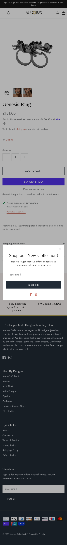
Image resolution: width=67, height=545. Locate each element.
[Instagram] (36, 294)
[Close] (60, 248)
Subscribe (33, 285)
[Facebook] (31, 294)
